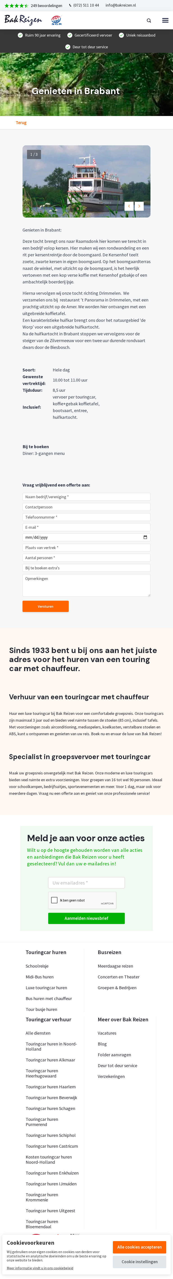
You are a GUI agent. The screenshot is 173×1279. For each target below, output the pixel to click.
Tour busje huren (41, 1009)
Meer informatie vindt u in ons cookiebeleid (40, 1268)
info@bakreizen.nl (121, 5)
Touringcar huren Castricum (52, 1146)
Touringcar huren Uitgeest (50, 1210)
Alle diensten (38, 1033)
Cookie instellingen (140, 1261)
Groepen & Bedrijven (117, 987)
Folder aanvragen (114, 1054)
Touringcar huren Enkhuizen (52, 1173)
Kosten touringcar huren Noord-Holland (49, 1159)
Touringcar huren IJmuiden (51, 1183)
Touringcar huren (46, 952)
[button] (129, 206)
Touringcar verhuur (48, 1019)
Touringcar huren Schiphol (51, 1135)
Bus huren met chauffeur (49, 998)
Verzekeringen (111, 1076)
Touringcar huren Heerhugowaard (42, 1073)
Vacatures (107, 1033)
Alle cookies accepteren (139, 1247)
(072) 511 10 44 (86, 5)
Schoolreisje (37, 966)
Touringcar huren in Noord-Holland (51, 1046)
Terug (21, 122)
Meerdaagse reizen (115, 966)
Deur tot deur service (117, 1065)
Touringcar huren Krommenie (42, 1197)
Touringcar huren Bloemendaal (42, 1224)
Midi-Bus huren (40, 977)
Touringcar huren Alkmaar (50, 1060)
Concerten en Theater (118, 977)
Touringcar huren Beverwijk (51, 1097)
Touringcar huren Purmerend (42, 1121)
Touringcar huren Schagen (50, 1108)
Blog (102, 1044)
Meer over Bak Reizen (123, 1019)
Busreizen (109, 952)
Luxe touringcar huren (46, 987)
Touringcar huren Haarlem (51, 1086)
